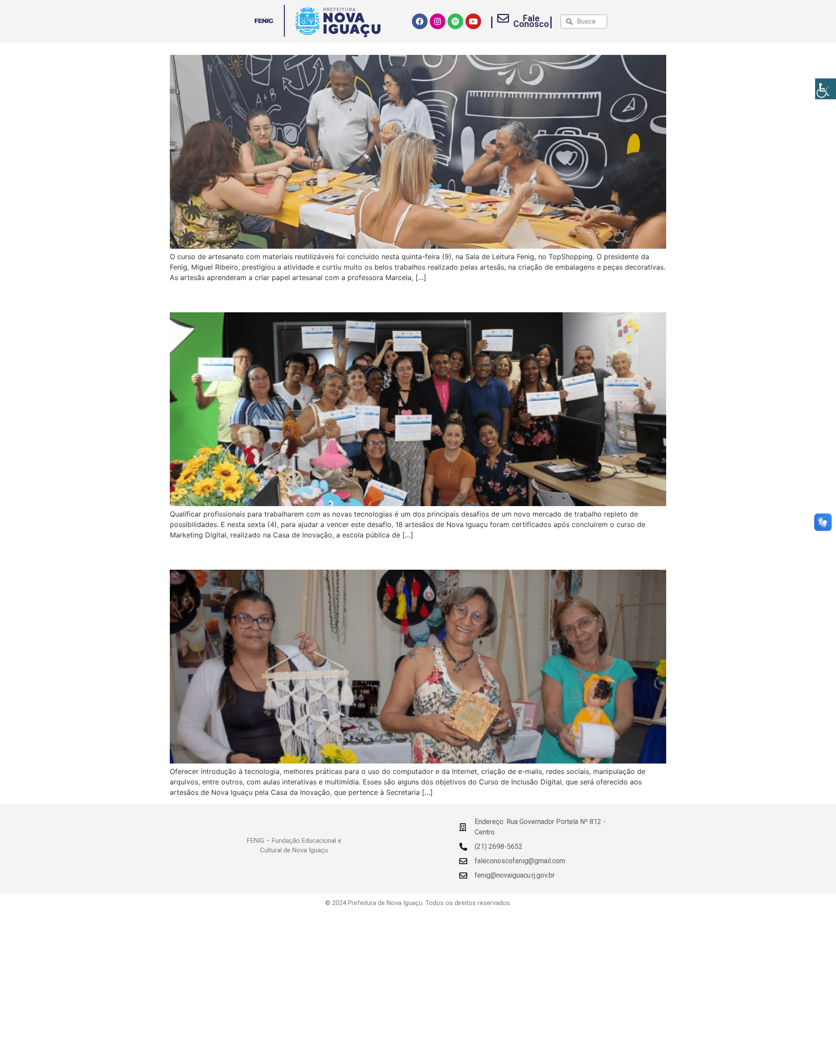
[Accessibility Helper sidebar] (825, 88)
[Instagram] (437, 21)
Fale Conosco (531, 21)
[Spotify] (455, 21)
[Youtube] (473, 21)
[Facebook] (420, 21)
